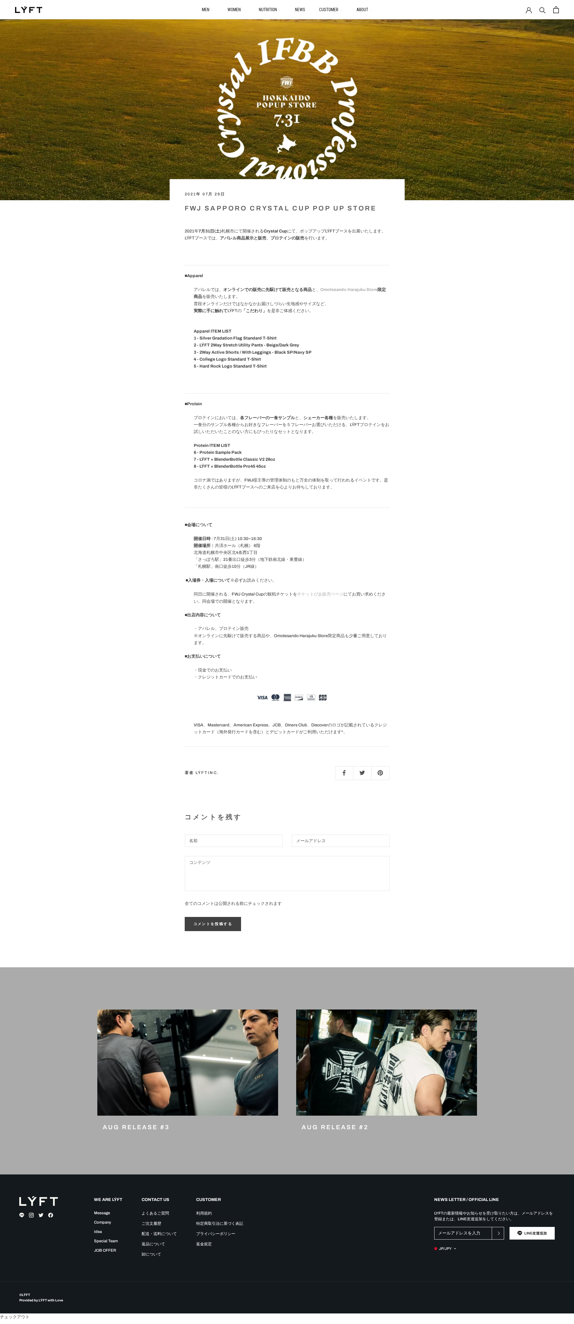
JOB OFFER (105, 1250)
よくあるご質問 (155, 1213)
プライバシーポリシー (215, 1234)
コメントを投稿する (213, 924)
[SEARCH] (542, 10)
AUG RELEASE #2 (335, 1127)
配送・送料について (159, 1234)
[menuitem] (207, 9)
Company (102, 1222)
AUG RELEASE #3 (136, 1127)
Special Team (106, 1241)
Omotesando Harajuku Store (349, 289)
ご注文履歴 (151, 1223)
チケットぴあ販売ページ (320, 594)
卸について (151, 1254)
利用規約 (204, 1213)
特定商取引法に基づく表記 (219, 1223)
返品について (153, 1244)
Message (102, 1213)
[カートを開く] (556, 9)
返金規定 (204, 1244)
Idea (98, 1232)
